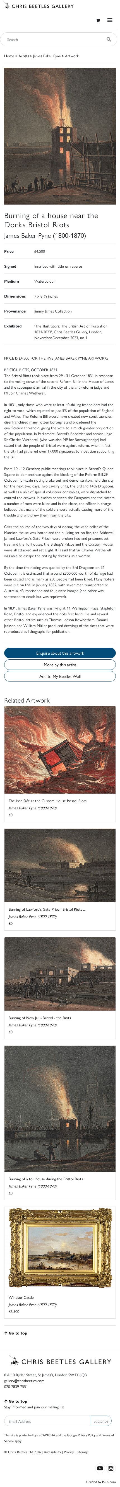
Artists (23, 55)
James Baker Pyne (47, 55)
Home (9, 55)
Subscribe (101, 1421)
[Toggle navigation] (110, 20)
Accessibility (52, 1451)
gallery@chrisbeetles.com (24, 1380)
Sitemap (82, 1451)
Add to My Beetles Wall (60, 676)
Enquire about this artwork (60, 653)
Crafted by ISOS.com (101, 1481)
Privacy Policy (86, 1434)
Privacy (69, 1451)
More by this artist (60, 664)
